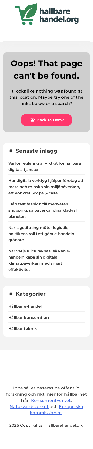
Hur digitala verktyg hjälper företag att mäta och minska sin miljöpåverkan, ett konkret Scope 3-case (45, 186)
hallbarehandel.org (65, 425)
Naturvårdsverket (29, 406)
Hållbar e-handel (25, 306)
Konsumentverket (51, 400)
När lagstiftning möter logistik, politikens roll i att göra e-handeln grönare (41, 233)
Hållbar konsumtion (28, 317)
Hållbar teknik (22, 328)
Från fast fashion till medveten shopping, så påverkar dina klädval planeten (42, 210)
